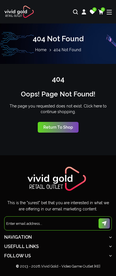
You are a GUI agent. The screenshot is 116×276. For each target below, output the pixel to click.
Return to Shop (58, 127)
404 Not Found (67, 50)
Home (40, 50)
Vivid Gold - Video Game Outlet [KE (70, 266)
